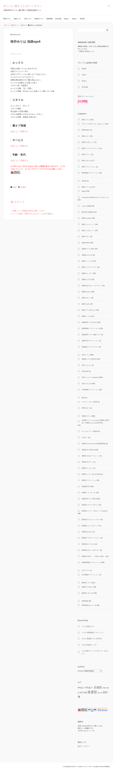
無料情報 (49, 19)
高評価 (82, 19)
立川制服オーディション (90, 575)
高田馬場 (85, 601)
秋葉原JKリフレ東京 (89, 499)
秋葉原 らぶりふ (87, 468)
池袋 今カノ (86, 236)
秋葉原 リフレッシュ (89, 480)
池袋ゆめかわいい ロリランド (92, 285)
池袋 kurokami (87, 218)
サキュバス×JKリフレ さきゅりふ (93, 124)
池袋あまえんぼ (87, 255)
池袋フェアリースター (89, 267)
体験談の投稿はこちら (87, 51)
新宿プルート (86, 154)
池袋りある (85, 304)
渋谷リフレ (28, 19)
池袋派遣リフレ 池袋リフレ (91, 334)
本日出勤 (58, 19)
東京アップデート (84, 746)
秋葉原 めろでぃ (87, 462)
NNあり (66, 19)
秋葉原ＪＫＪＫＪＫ (89, 492)
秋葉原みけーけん (88, 544)
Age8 (14, 187)
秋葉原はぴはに (87, 532)
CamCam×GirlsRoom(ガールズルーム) (95, 197)
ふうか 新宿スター (88, 626)
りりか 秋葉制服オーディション (93, 632)
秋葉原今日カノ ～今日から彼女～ (93, 556)
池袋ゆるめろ (86, 292)
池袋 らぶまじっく (88, 230)
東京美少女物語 (87, 212)
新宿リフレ (7, 19)
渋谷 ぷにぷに (86, 365)
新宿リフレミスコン (89, 167)
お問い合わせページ (86, 731)
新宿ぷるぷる (86, 160)
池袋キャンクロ (87, 261)
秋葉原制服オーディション (91, 562)
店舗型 (98, 687)
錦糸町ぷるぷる (87, 593)
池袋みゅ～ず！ (87, 273)
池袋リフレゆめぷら (89, 310)
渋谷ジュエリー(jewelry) (90, 377)
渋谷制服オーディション (90, 389)
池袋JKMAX (86, 243)
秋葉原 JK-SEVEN (88, 450)
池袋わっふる (86, 316)
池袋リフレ (17, 19)
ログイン (38, 214)
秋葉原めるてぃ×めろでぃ (91, 550)
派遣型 (23, 187)
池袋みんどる (86, 279)
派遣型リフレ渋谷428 (89, 359)
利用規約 (107, 766)
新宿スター (85, 136)
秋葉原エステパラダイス (90, 505)
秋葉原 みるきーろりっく (90, 456)
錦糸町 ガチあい (87, 587)
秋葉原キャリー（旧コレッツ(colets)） (95, 511)
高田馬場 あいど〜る (89, 605)
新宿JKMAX (86, 130)
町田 (83, 398)
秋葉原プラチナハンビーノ (91, 538)
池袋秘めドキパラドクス (90, 347)
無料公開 (99, 692)
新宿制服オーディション (90, 173)
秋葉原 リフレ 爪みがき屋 (91, 474)
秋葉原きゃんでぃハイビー (91, 519)
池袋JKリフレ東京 (88, 249)
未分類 (84, 181)
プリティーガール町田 (89, 402)
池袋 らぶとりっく (88, 224)
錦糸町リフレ (86, 583)
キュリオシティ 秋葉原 (90, 431)
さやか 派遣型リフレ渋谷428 (92, 638)
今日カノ (85, 437)
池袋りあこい (86, 298)
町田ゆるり (85, 408)
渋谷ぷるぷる (86, 383)
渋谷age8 (85, 371)
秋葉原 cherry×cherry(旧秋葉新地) (93, 443)
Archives (81, 671)
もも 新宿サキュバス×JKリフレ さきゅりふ (95, 652)
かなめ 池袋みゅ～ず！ (90, 645)
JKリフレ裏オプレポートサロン (22, 6)
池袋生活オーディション (90, 340)
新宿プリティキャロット (90, 148)
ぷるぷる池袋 (86, 206)
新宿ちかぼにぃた (88, 142)
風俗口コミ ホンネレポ (86, 96)
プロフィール (15, 54)
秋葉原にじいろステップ (90, 526)
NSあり (74, 19)
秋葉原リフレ (39, 19)
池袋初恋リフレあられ (89, 322)
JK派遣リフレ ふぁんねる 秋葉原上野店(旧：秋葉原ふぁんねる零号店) (95, 421)
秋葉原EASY (86, 486)
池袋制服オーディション (90, 328)
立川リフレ (85, 570)
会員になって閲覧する (19, 131)
